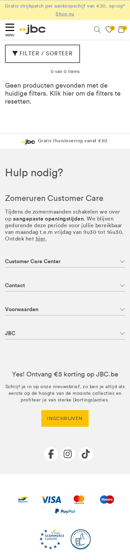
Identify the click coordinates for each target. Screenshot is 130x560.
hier (68, 93)
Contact (15, 285)
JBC (10, 333)
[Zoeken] (97, 29)
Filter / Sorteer (46, 53)
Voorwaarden (21, 309)
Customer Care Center (33, 261)
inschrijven (65, 418)
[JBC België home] (32, 29)
